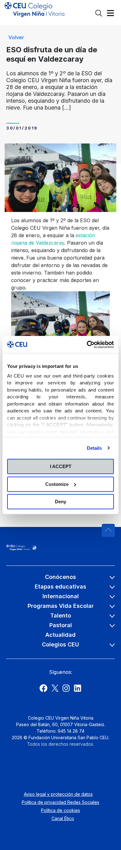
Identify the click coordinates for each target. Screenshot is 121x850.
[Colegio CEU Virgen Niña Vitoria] (34, 12)
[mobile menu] (110, 14)
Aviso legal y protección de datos (58, 794)
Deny (60, 501)
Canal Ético (63, 818)
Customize (57, 484)
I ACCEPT (60, 466)
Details (94, 448)
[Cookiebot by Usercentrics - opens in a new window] (87, 344)
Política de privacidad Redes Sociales (60, 802)
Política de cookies (60, 810)
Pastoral (60, 625)
